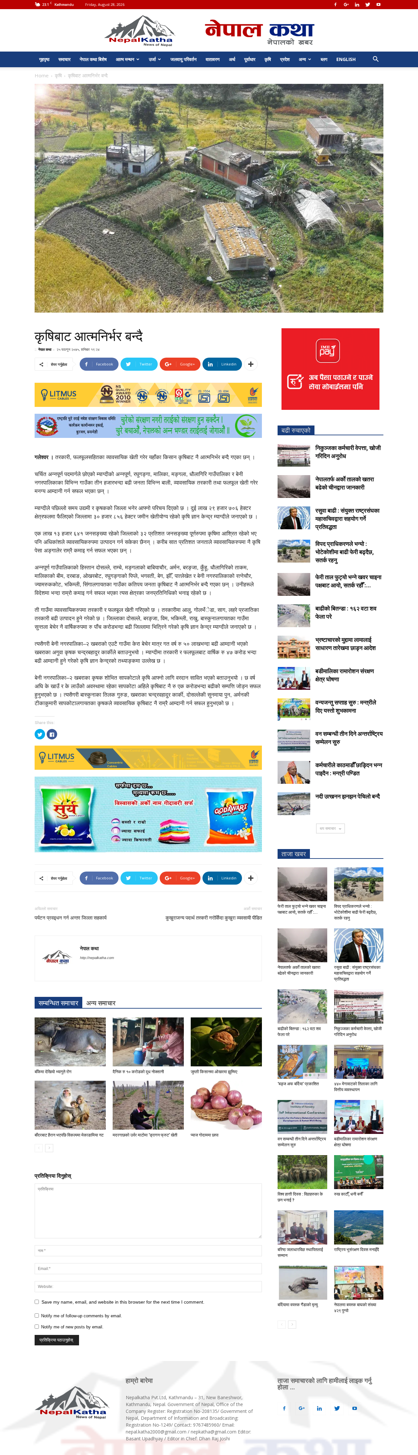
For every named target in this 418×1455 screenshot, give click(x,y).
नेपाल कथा (44, 349)
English (346, 59)
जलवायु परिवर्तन (183, 59)
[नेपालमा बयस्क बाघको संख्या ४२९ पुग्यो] (359, 1283)
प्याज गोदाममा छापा (204, 1135)
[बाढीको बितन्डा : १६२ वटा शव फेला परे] (294, 615)
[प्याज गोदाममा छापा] (226, 1105)
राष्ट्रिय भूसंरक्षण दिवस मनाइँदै (356, 1249)
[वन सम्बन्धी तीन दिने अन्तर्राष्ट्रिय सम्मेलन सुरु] (294, 741)
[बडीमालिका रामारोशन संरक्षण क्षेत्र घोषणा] (294, 678)
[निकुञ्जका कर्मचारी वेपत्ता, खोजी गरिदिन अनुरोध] (294, 455)
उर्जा (152, 59)
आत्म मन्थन (125, 59)
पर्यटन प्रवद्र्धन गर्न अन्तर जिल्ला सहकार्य (70, 918)
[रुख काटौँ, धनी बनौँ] (359, 1172)
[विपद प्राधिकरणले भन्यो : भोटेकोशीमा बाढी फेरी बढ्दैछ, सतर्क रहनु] (294, 551)
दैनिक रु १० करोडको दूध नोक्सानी (138, 1071)
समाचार (64, 59)
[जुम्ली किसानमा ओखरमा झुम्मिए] (226, 1041)
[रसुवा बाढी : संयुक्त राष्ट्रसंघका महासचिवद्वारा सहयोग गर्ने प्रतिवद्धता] (294, 517)
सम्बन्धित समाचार (58, 1003)
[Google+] (346, 4)
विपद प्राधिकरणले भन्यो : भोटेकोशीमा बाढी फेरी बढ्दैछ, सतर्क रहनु (344, 552)
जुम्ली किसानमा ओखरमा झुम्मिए (214, 1071)
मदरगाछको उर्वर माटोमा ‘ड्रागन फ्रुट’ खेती (145, 1135)
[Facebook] (335, 4)
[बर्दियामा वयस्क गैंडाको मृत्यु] (302, 1283)
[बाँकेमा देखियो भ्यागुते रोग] (70, 1041)
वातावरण (213, 59)
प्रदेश (285, 59)
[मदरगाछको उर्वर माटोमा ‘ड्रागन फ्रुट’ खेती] (148, 1105)
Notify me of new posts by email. (72, 1326)
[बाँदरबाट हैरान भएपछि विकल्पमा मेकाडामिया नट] (70, 1105)
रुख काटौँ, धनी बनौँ (348, 1194)
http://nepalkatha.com (97, 958)
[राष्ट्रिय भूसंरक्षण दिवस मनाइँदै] (359, 1227)
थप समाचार (328, 828)
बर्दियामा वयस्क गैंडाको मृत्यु (298, 1304)
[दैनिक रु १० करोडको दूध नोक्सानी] (148, 1041)
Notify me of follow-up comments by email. (81, 1315)
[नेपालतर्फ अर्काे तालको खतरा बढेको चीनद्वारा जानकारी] (294, 486)
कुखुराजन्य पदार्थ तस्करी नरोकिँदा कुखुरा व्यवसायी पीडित (214, 918)
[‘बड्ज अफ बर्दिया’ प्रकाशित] (302, 1062)
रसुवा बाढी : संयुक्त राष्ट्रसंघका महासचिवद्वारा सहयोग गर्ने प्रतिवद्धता (347, 518)
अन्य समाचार (101, 1003)
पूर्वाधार (249, 59)
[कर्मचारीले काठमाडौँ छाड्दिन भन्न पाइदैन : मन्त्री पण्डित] (294, 772)
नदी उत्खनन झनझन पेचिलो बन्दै (347, 796)
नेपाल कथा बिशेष (93, 59)
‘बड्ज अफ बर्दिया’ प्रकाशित (298, 1083)
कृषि (268, 59)
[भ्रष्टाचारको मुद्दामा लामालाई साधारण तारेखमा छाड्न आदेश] (294, 647)
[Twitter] (368, 4)
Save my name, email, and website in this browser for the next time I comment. (122, 1302)
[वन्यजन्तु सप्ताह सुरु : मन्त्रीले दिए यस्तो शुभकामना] (294, 709)
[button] (375, 60)
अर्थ (232, 59)
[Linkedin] (357, 4)
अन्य (302, 59)
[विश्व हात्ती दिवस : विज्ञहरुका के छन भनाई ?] (302, 1172)
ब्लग (324, 59)
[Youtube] (378, 4)
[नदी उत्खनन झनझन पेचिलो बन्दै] (294, 803)
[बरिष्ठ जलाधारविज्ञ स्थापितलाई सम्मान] (302, 1227)
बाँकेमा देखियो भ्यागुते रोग (53, 1071)
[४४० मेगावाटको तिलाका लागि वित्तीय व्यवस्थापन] (359, 1062)
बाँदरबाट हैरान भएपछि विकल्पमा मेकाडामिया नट (69, 1135)
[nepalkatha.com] (209, 31)
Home (42, 75)
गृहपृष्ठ (44, 59)
